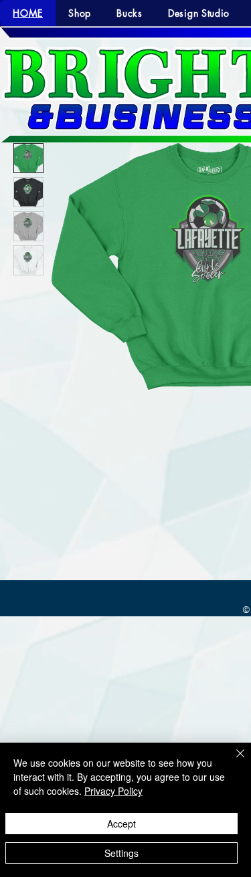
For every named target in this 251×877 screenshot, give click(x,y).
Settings (121, 853)
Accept (121, 823)
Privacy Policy (113, 790)
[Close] (232, 761)
